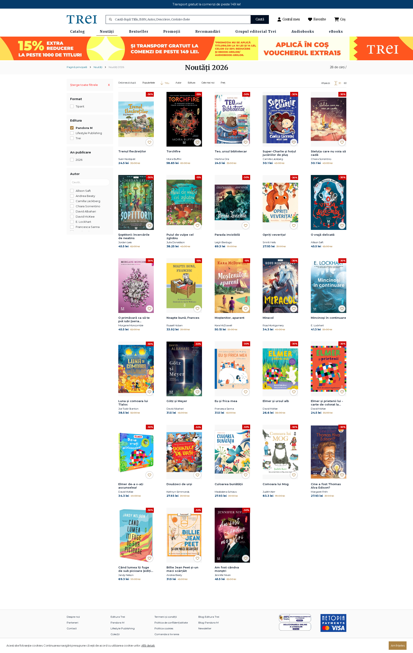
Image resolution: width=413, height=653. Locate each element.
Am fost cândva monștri (227, 569)
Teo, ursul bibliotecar (231, 151)
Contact (72, 628)
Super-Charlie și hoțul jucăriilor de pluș (279, 153)
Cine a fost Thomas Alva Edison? (326, 485)
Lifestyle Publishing (123, 628)
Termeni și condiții (165, 616)
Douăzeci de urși (179, 484)
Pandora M (117, 622)
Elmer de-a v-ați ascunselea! (130, 485)
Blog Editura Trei (208, 616)
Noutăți (98, 67)
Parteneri (72, 622)
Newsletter (204, 628)
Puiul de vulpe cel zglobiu (180, 236)
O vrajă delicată (322, 234)
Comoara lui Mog (276, 484)
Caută (260, 19)
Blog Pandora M (208, 622)
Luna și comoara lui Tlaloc (133, 402)
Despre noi (73, 616)
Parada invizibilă (227, 234)
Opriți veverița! (274, 234)
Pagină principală (77, 67)
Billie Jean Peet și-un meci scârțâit (182, 569)
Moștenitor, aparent (229, 317)
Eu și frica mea (226, 401)
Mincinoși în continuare (328, 317)
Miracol (268, 317)
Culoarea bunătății (229, 484)
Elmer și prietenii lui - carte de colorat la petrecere (327, 403)
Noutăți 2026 (116, 67)
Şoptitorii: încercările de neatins (133, 236)
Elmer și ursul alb (276, 401)
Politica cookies (163, 628)
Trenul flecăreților (132, 151)
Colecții (115, 634)
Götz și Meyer (176, 401)
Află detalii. (148, 645)
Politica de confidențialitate (171, 622)
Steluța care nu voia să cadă (328, 153)
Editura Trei (118, 616)
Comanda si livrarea (166, 634)
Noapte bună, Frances (182, 317)
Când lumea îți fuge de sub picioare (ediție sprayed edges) (135, 569)
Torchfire (173, 151)
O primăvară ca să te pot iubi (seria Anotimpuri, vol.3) (134, 319)
